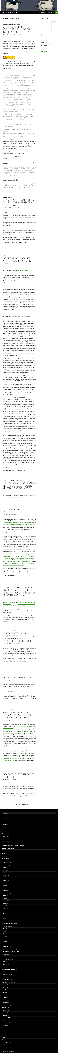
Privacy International (6, 850)
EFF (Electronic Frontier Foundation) (11, 951)
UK (3, 921)
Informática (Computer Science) (9, 923)
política (14, 675)
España (4, 24)
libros (4, 938)
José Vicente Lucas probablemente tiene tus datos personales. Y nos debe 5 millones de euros (18, 637)
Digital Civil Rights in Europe (8, 848)
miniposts (4, 944)
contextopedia (31, 619)
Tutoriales (5, 941)
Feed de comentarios (6, 1042)
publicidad (5, 966)
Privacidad (9, 197)
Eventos (4, 895)
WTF (4, 877)
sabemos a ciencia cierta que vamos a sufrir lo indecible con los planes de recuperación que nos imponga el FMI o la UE (19, 756)
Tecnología (14, 507)
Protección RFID (6, 893)
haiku (4, 867)
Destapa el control (8, 602)
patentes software (7, 974)
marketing (5, 964)
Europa (8, 709)
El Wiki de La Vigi (5, 836)
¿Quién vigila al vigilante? (9, 13)
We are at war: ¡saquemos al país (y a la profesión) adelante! (18, 261)
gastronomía (5, 865)
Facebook (5, 885)
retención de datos (6, 979)
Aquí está (5, 621)
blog (4, 928)
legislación (9, 585)
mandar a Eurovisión (9, 760)
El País (9, 648)
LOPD (4, 961)
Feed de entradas (6, 1039)
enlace (28, 497)
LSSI (8, 46)
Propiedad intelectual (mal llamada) (15, 771)
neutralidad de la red (16, 480)
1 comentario (13, 720)
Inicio (34, 12)
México (4, 918)
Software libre (6, 1022)
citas (4, 933)
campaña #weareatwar (22, 270)
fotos (4, 936)
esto (6, 212)
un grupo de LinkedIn (16, 532)
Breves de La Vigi (6, 833)
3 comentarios (13, 490)
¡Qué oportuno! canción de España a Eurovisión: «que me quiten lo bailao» (18, 715)
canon (4, 972)
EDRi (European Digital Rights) (9, 949)
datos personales (7, 630)
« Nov (42, 36)
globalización (5, 992)
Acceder (4, 1037)
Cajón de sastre (6, 255)
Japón (4, 916)
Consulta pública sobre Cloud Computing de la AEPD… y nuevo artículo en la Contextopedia (19, 591)
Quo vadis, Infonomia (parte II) (16, 510)
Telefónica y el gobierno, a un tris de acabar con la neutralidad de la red (19, 486)
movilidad (5, 1015)
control (4, 987)
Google (4, 888)
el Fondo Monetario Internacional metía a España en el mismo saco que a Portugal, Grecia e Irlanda (19, 731)
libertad (4, 997)
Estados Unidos (6, 910)
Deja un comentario (15, 37)
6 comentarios (13, 514)
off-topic (5, 875)
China (4, 905)
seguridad (5, 1002)
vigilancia (5, 1025)
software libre (6, 977)
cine (4, 931)
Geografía (4, 900)
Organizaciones (5, 946)
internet (5, 1012)
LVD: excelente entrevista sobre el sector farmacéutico (18, 777)
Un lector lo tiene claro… (19, 677)
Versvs (3, 853)
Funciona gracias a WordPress (8, 1051)
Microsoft (5, 890)
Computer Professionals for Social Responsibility (13, 845)
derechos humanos (7, 989)
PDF (15, 156)
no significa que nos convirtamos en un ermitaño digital (18, 554)
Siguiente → (25, 804)
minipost (5, 872)
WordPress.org (5, 1044)
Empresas (13, 255)
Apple (4, 882)
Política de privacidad (41, 12)
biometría (5, 1010)
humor (4, 870)
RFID (4, 1020)
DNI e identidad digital (8, 959)
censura (4, 984)
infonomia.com (19, 529)
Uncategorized (5, 1028)
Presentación (51, 12)
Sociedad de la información (13, 24)
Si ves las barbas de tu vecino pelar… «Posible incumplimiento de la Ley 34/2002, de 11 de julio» (18, 30)
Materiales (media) (17, 585)
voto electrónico (6, 1005)
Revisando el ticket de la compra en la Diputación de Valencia (18, 202)
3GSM (4, 898)
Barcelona (5, 675)
